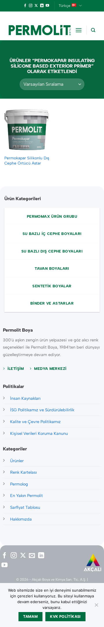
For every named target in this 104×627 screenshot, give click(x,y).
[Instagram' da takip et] (30, 6)
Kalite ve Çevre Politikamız (35, 421)
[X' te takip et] (36, 6)
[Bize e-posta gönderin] (32, 556)
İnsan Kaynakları (25, 398)
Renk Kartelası (23, 472)
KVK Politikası (65, 616)
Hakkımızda (21, 519)
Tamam (30, 616)
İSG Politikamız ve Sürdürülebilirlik (42, 409)
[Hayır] (96, 606)
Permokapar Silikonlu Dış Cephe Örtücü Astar (26, 160)
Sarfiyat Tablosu (25, 507)
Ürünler (17, 460)
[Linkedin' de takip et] (42, 6)
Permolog (19, 484)
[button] (78, 30)
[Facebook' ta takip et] (25, 6)
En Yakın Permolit (26, 495)
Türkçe (64, 5)
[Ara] (93, 30)
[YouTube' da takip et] (47, 6)
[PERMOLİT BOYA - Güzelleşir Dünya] (40, 30)
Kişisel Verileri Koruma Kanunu (39, 433)
